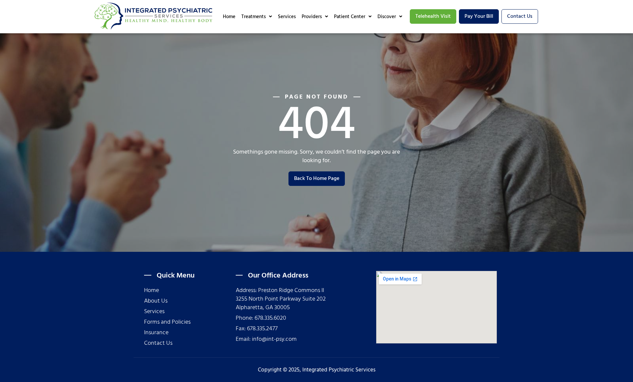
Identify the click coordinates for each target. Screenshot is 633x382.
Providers (312, 17)
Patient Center (349, 17)
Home (229, 17)
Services (287, 17)
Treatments (253, 17)
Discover (386, 17)
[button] (256, 16)
